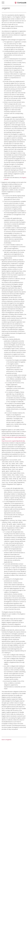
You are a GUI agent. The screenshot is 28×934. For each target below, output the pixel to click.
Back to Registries (6, 739)
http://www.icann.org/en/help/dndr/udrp (13, 441)
